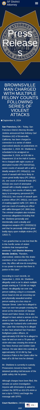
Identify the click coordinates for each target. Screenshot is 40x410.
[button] (36, 3)
